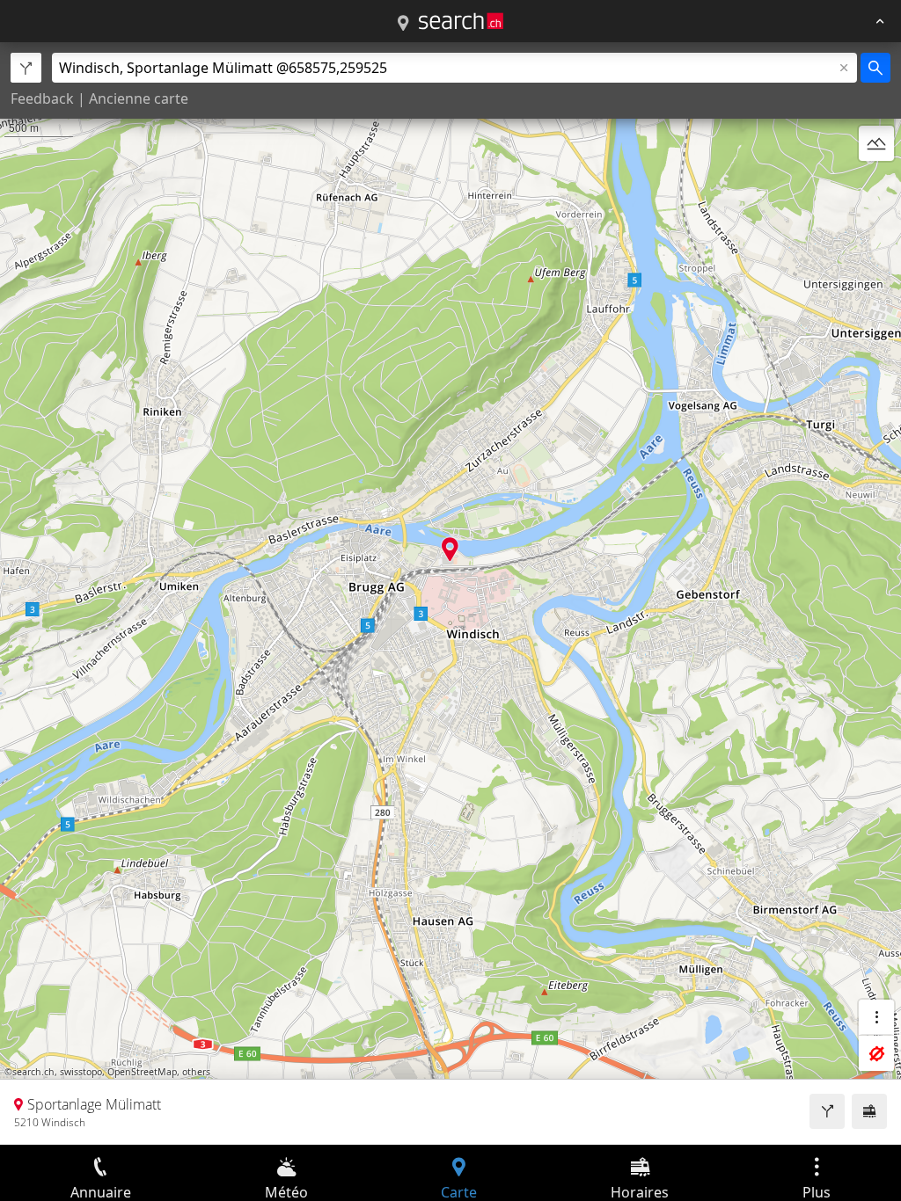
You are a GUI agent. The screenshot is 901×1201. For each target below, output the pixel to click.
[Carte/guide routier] (403, 24)
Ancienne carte (138, 98)
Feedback (42, 98)
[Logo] (461, 21)
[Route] (827, 1111)
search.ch (33, 1072)
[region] (450, 593)
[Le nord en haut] (876, 185)
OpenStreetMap (142, 1072)
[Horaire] (869, 1111)
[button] (450, 549)
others (196, 1072)
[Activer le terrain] (876, 143)
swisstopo (81, 1072)
